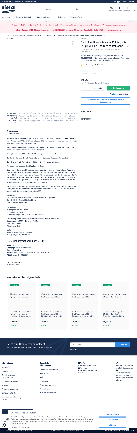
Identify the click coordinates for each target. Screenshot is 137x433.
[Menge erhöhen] (94, 88)
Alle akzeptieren (113, 414)
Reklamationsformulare (48, 393)
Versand (29, 430)
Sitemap (5, 385)
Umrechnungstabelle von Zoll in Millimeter (10, 376)
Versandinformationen (10, 389)
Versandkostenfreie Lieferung (99, 83)
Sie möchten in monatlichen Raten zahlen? (105, 101)
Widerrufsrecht (45, 389)
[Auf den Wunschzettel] (73, 43)
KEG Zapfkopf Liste (9, 393)
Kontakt (131, 1)
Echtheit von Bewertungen (49, 369)
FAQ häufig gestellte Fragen (9, 398)
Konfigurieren (113, 420)
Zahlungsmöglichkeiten (10, 381)
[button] (111, 9)
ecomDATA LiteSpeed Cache (77, 430)
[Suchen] (77, 9)
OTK (88, 52)
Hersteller (5, 367)
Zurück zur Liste (13, 35)
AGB (41, 377)
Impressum (14, 427)
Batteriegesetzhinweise (48, 385)
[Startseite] (8, 9)
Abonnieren (122, 345)
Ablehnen (112, 425)
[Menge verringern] (83, 88)
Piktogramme (6, 371)
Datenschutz (24, 427)
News (124, 1)
